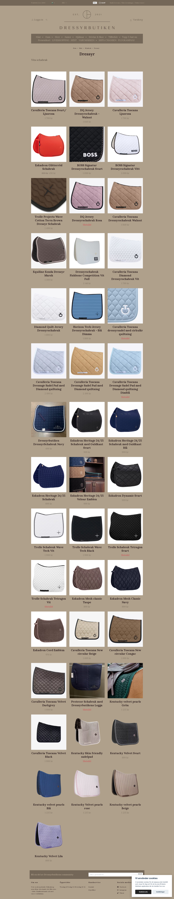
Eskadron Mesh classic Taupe (87, 600)
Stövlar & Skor (96, 37)
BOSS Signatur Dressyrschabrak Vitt (125, 167)
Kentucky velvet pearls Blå (48, 806)
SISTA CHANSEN (107, 40)
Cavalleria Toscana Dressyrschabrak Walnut (125, 218)
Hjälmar (80, 37)
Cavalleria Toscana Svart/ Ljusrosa (48, 111)
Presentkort (44, 40)
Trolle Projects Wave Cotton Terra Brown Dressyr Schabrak (49, 220)
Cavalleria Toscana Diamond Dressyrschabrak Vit (125, 275)
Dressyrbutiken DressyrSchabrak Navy (48, 442)
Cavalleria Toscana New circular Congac (125, 651)
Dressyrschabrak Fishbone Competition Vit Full (87, 275)
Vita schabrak (39, 60)
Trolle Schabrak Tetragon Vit (49, 600)
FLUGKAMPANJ (126, 40)
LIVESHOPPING (60, 40)
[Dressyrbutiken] (87, 19)
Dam (47, 37)
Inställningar (160, 892)
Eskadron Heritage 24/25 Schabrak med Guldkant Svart (87, 444)
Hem (74, 48)
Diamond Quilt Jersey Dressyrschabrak (48, 328)
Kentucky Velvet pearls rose (87, 806)
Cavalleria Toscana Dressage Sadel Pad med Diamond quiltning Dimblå (125, 387)
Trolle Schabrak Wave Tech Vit (48, 548)
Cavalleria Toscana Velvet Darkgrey (48, 703)
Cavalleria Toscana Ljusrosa (125, 111)
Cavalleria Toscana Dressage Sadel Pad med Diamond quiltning (49, 385)
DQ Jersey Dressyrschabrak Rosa (87, 218)
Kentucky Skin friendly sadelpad (87, 754)
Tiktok (121, 893)
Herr (57, 37)
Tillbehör (113, 37)
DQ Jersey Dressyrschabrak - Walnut (87, 113)
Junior (68, 37)
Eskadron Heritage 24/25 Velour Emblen (87, 497)
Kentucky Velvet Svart (125, 753)
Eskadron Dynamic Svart (125, 495)
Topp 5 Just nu (129, 37)
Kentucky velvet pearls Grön (125, 703)
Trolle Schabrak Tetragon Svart (125, 548)
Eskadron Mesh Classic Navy (125, 600)
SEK (63, 3)
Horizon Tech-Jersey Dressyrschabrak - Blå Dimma (87, 330)
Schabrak (88, 48)
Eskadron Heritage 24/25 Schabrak (48, 497)
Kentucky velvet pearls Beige (125, 806)
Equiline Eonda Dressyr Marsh (49, 273)
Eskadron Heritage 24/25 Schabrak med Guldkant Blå (125, 444)
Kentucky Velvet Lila (49, 856)
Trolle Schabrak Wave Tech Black (87, 548)
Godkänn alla (143, 892)
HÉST (74, 40)
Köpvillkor (92, 890)
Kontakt (91, 887)
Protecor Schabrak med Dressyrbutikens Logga (87, 703)
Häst (38, 37)
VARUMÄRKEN (86, 40)
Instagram (122, 890)
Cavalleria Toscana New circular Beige (87, 651)
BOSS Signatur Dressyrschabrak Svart (87, 167)
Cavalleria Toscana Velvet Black (48, 754)
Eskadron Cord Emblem (48, 650)
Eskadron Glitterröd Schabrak (48, 167)
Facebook (122, 887)
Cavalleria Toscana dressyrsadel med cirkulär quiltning (125, 330)
